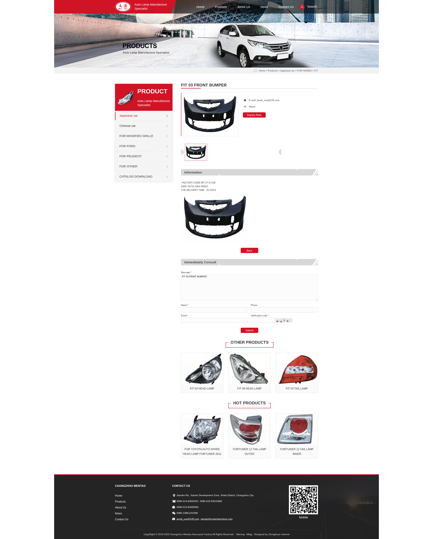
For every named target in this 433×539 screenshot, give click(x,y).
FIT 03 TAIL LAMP (297, 388)
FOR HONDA (304, 70)
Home (262, 70)
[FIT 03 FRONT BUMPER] (209, 135)
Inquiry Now (254, 115)
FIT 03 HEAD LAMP (202, 388)
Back (249, 250)
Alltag (249, 534)
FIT (316, 70)
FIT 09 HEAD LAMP (249, 388)
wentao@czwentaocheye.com (217, 519)
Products (272, 70)
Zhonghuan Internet (279, 534)
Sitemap (240, 534)
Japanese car (287, 70)
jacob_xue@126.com (268, 100)
